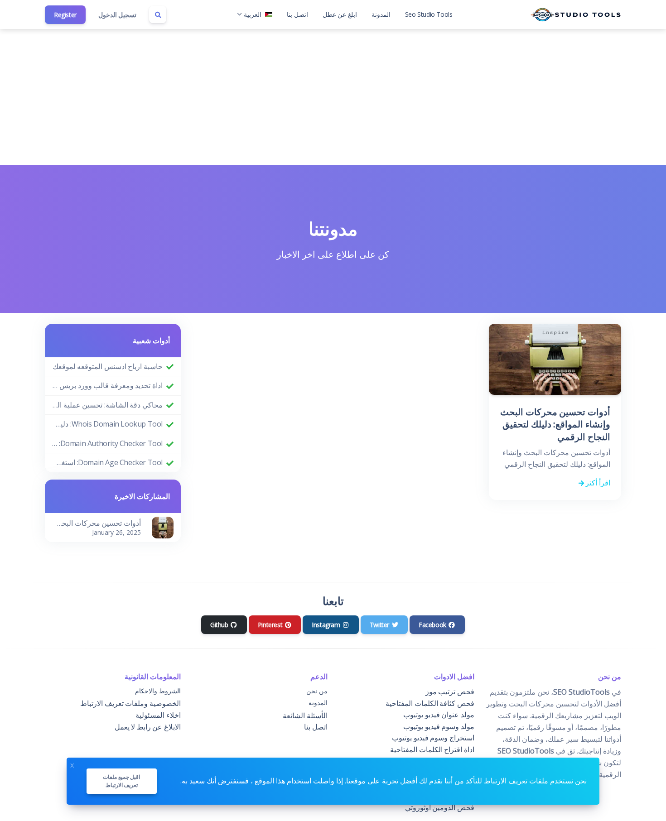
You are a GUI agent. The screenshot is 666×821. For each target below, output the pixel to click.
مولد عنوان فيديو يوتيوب (438, 715)
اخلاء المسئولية (158, 715)
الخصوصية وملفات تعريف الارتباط (130, 703)
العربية (252, 14)
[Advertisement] (333, 97)
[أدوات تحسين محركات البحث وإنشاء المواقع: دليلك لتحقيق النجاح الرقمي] (163, 527)
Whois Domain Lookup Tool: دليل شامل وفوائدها (107, 424)
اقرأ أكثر (597, 483)
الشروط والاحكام (158, 691)
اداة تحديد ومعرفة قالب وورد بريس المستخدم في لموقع (107, 385)
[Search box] (157, 14)
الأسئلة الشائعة (305, 715)
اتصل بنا (297, 14)
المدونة (381, 14)
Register (65, 14)
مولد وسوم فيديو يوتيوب (438, 726)
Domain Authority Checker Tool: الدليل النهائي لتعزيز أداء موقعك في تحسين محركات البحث (107, 443)
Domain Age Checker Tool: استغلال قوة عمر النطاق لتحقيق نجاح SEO (107, 462)
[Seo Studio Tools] (576, 14)
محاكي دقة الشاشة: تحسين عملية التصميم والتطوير (107, 405)
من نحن (317, 691)
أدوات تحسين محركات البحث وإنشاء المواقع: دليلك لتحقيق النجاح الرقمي (555, 424)
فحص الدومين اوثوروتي (439, 807)
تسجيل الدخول (117, 14)
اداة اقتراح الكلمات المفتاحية (432, 749)
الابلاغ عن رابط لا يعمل (148, 727)
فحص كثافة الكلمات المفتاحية (430, 703)
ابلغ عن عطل (340, 14)
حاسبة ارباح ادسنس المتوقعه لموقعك (108, 366)
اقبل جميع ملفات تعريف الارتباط (121, 781)
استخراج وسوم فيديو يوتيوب (433, 738)
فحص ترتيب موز (449, 691)
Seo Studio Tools (429, 14)
